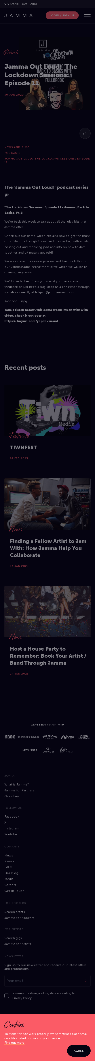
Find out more (14, 1043)
